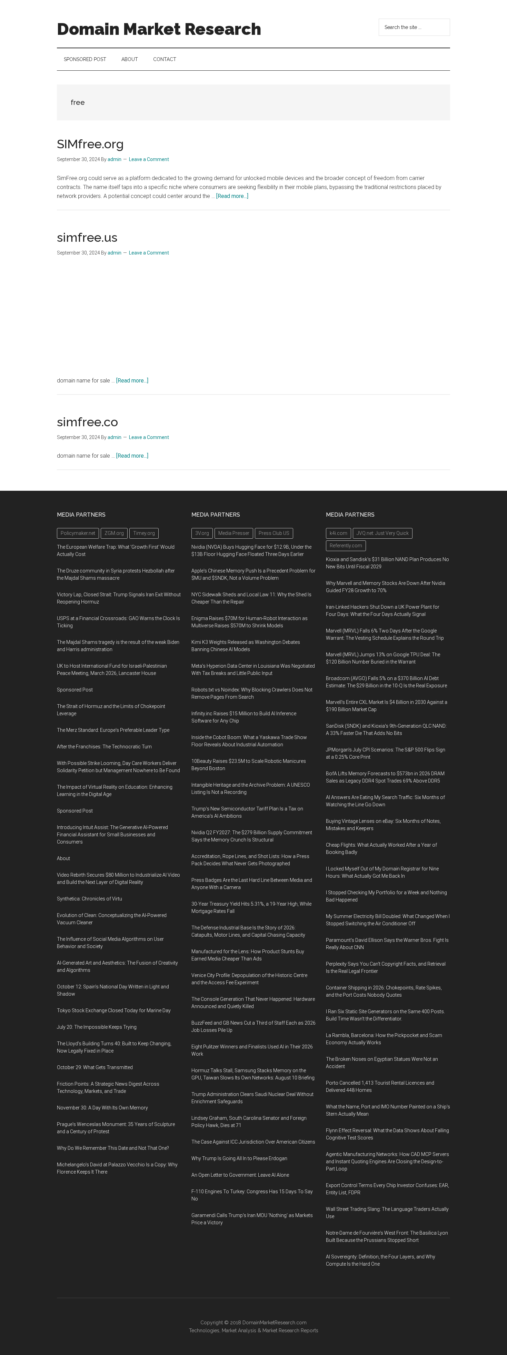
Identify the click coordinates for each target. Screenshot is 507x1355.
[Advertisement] (253, 319)
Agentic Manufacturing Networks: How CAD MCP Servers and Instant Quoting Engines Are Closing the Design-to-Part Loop (387, 1162)
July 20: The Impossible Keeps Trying (97, 1027)
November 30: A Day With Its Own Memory (102, 1107)
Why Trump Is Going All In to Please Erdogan (239, 1158)
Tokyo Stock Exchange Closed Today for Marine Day (114, 1010)
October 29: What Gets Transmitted (95, 1067)
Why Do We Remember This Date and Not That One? (113, 1148)
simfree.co (87, 422)
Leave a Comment (149, 159)
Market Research (280, 1330)
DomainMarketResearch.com (274, 1322)
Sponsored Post (75, 690)
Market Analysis (239, 1330)
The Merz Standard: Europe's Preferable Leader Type (113, 730)
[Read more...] (232, 196)
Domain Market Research (159, 29)
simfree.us (87, 237)
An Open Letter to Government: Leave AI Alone (240, 1175)
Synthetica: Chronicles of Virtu (89, 898)
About (63, 858)
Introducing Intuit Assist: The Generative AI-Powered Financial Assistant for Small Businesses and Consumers (112, 835)
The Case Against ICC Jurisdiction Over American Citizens (253, 1142)
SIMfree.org (90, 144)
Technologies (204, 1330)
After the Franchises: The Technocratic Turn (104, 746)
